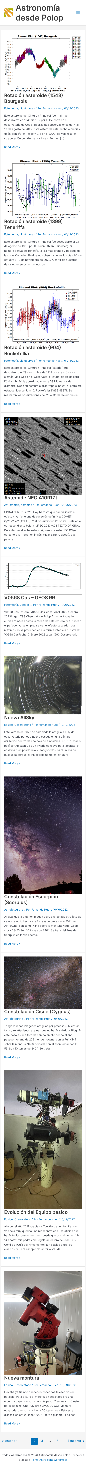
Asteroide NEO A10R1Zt (30, 498)
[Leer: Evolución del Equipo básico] (43, 1139)
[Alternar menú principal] (78, 13)
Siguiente (76, 1441)
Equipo (8, 724)
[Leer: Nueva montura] (43, 1322)
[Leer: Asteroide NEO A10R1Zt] (43, 455)
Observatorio (22, 724)
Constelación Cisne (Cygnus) (37, 1011)
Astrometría (11, 504)
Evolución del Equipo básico (36, 1212)
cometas (26, 504)
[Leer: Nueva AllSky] (43, 685)
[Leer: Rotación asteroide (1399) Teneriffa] (43, 188)
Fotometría (11, 108)
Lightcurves (27, 108)
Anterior (9, 1441)
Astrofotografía (14, 909)
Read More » (12, 147)
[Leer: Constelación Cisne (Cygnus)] (43, 982)
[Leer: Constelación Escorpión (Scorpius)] (43, 834)
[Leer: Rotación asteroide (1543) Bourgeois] (43, 62)
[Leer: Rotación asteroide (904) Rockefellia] (43, 315)
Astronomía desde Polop (39, 13)
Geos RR (25, 604)
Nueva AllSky (19, 717)
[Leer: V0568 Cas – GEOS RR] (43, 577)
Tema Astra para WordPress (49, 1459)
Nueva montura (21, 1378)
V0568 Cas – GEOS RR (29, 597)
